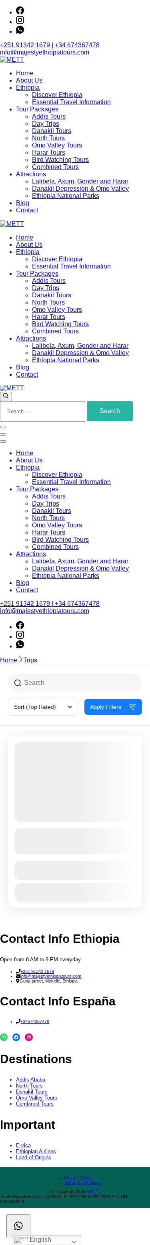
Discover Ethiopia (57, 94)
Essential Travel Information (71, 102)
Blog (22, 203)
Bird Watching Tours (60, 159)
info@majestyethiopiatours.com (44, 52)
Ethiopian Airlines (36, 1151)
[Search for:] (43, 411)
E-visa (23, 1145)
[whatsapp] (20, 31)
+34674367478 (34, 1021)
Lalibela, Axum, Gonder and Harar (80, 181)
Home (24, 73)
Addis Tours (49, 116)
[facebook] (20, 12)
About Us (29, 80)
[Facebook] (16, 1037)
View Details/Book (75, 892)
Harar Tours (48, 152)
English (39, 1239)
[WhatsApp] (4, 1037)
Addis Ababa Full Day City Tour (61, 834)
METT (92, 1191)
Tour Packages (37, 109)
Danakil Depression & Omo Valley (80, 188)
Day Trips (45, 123)
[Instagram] (28, 1037)
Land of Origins (33, 1157)
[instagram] (20, 21)
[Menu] (3, 434)
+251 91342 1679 (37, 971)
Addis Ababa (30, 1080)
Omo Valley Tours (57, 145)
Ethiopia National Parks (65, 195)
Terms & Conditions (83, 1182)
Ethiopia (28, 87)
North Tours (48, 138)
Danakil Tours (51, 130)
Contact (27, 210)
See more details (70, 848)
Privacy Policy (78, 1177)
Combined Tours (55, 166)
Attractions (31, 174)
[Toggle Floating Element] (18, 1226)
